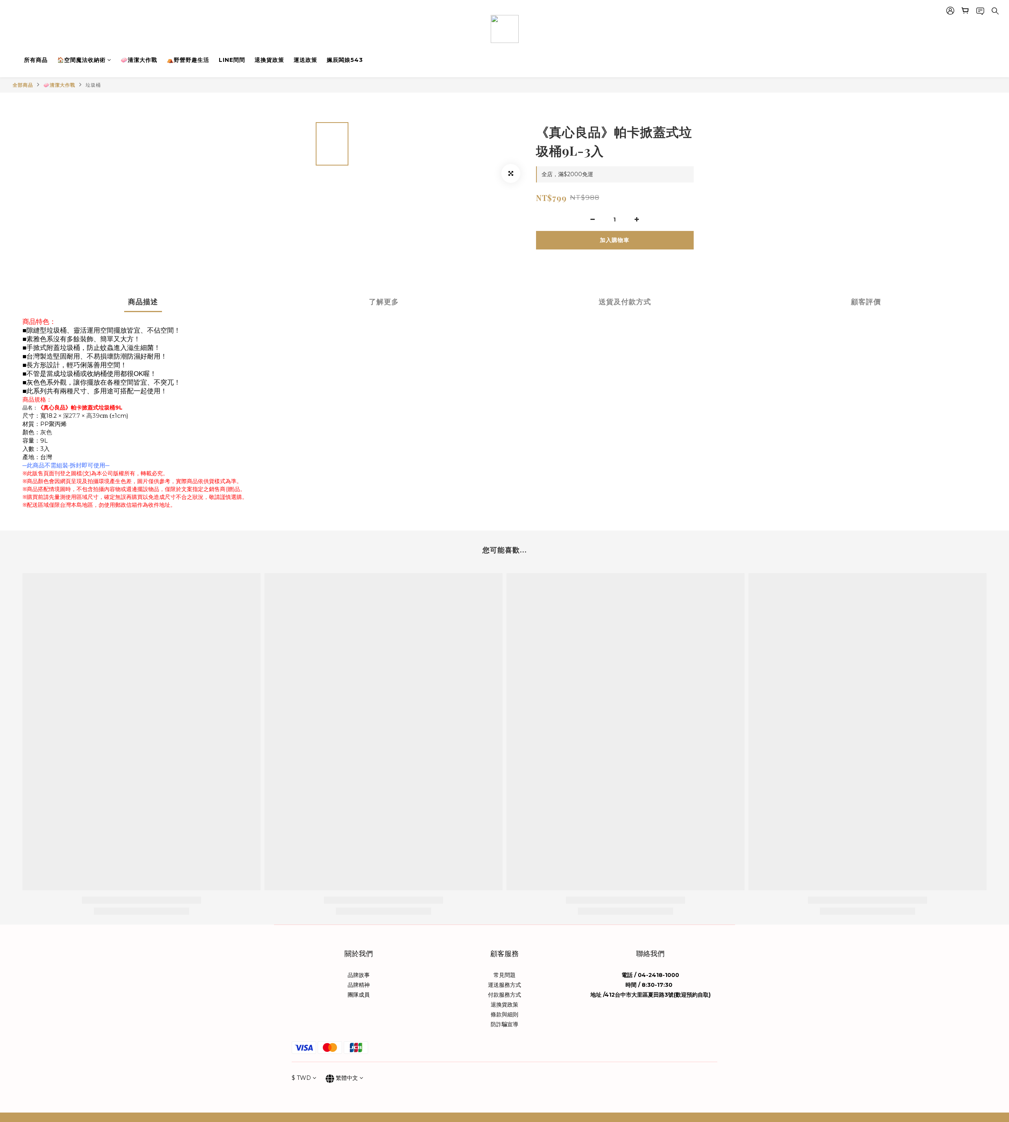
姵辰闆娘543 (345, 59)
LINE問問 (232, 59)
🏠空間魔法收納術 (81, 59)
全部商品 (23, 85)
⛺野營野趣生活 (188, 59)
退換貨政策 (269, 59)
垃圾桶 (93, 85)
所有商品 (36, 59)
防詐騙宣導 (504, 1024)
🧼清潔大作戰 (139, 59)
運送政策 (305, 59)
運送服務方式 (504, 984)
